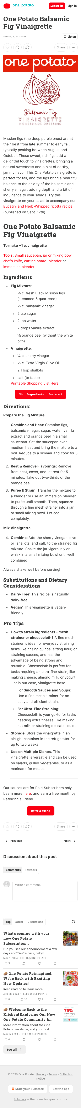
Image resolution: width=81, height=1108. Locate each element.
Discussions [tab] (35, 922)
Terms (53, 1074)
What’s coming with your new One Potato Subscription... (26, 938)
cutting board (35, 261)
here (27, 793)
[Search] (73, 922)
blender (55, 261)
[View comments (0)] (17, 47)
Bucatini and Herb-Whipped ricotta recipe (37, 206)
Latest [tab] (19, 922)
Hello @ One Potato (33, 958)
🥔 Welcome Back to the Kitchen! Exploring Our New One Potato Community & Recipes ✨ (29, 1014)
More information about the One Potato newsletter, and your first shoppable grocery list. (26, 1027)
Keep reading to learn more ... (24, 989)
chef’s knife (12, 261)
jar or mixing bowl (57, 255)
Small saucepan (28, 255)
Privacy (41, 1074)
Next (67, 841)
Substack (20, 1099)
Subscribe (57, 6)
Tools (8, 255)
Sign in (72, 6)
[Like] (7, 47)
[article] (40, 948)
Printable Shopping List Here (35, 383)
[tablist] (21, 870)
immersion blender (18, 267)
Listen (72, 36)
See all (12, 1049)
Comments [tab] (13, 870)
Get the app (61, 1089)
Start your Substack (29, 1089)
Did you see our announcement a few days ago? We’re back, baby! (30, 951)
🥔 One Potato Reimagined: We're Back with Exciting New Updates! (27, 978)
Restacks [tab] (31, 870)
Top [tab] (8, 922)
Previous (16, 841)
